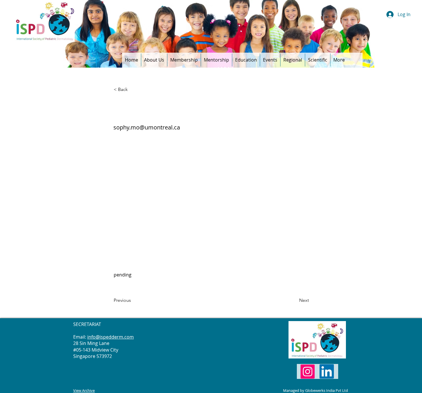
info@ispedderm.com (110, 337)
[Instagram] (308, 372)
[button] (154, 60)
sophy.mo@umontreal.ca (146, 127)
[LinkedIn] (327, 371)
